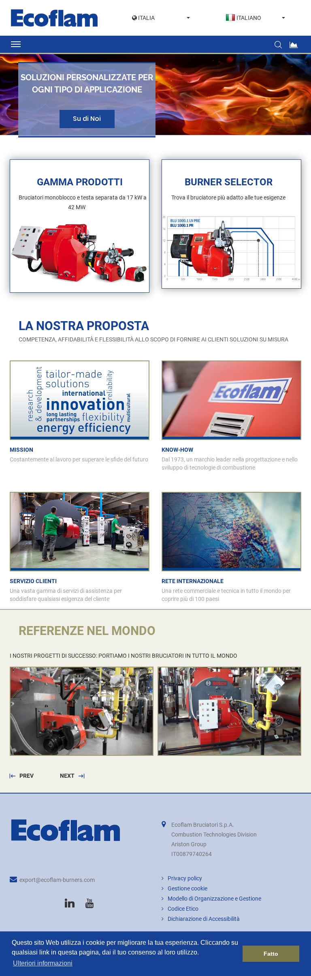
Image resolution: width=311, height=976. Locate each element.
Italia (146, 18)
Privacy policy (185, 878)
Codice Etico (183, 908)
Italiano (248, 18)
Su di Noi (87, 118)
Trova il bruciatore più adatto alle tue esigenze (228, 197)
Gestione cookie (187, 888)
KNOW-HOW (177, 449)
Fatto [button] (271, 953)
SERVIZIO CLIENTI (33, 581)
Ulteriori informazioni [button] (42, 963)
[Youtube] (89, 903)
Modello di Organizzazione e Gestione (214, 898)
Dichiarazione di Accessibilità (204, 919)
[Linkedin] (70, 903)
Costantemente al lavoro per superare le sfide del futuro (79, 459)
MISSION (21, 449)
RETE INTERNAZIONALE (193, 581)
